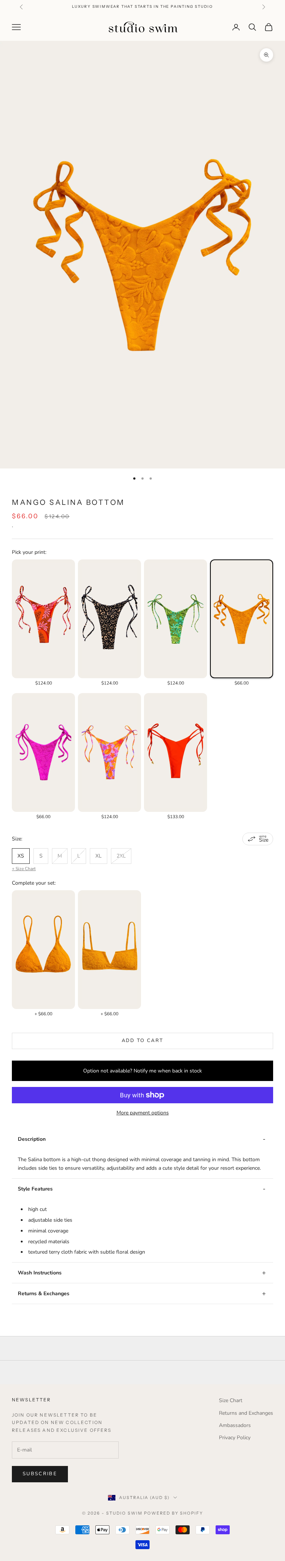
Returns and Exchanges (246, 1413)
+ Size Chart (24, 869)
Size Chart (230, 1400)
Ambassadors (235, 1425)
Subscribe (40, 1473)
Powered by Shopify (173, 1513)
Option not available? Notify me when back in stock (142, 1070)
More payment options (143, 1112)
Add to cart (143, 1040)
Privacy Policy (234, 1437)
